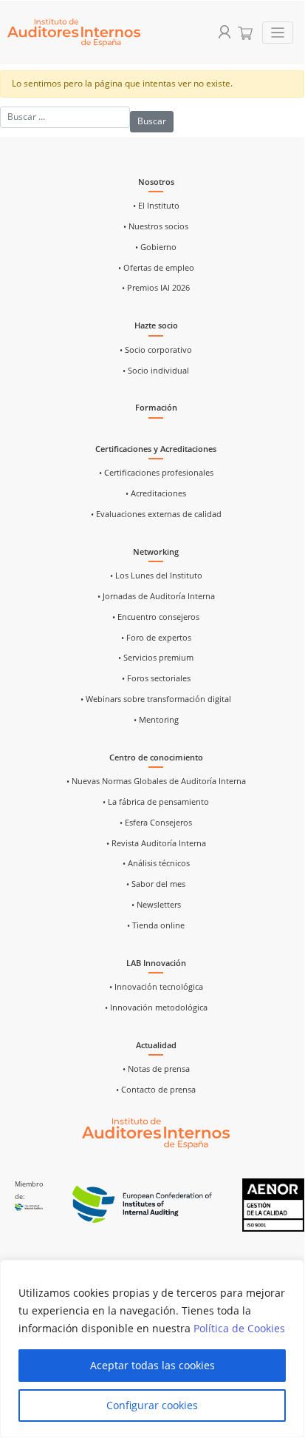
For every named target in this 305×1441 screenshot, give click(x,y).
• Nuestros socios (155, 226)
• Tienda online (156, 925)
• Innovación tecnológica (156, 987)
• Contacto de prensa (156, 1089)
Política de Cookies (239, 1328)
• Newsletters (156, 905)
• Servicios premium (155, 657)
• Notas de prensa (156, 1069)
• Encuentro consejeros (155, 617)
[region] (152, 1348)
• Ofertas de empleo (156, 268)
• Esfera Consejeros (156, 822)
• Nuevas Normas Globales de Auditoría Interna (156, 781)
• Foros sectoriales (156, 678)
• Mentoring (156, 720)
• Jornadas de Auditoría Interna (156, 596)
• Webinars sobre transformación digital (155, 699)
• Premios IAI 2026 (156, 288)
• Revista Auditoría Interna (156, 843)
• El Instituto (156, 205)
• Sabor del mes (155, 884)
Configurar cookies (152, 1405)
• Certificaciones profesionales (156, 473)
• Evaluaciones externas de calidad (156, 514)
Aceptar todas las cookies (152, 1365)
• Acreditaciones (156, 493)
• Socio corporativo (156, 350)
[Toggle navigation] (278, 32)
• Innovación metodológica (156, 1007)
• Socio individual (156, 370)
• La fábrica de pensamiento (156, 802)
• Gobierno (156, 247)
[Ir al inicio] (156, 1132)
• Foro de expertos (156, 637)
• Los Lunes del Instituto (156, 575)
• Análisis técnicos (156, 863)
